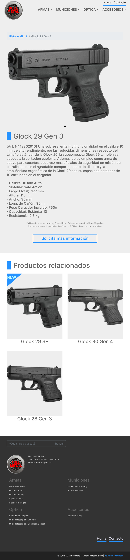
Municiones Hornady (77, 486)
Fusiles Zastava (16, 494)
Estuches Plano (75, 515)
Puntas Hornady (75, 490)
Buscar (59, 443)
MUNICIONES (66, 9)
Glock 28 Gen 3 (34, 419)
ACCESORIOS (112, 9)
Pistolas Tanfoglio (17, 502)
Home (107, 2)
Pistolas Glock (18, 36)
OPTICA (89, 9)
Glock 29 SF (34, 341)
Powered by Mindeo (113, 555)
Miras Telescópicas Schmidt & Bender (27, 523)
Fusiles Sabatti (16, 490)
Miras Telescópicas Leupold (22, 519)
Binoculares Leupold (18, 515)
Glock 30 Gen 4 (95, 341)
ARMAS (44, 9)
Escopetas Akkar (17, 486)
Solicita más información (65, 238)
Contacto (120, 2)
